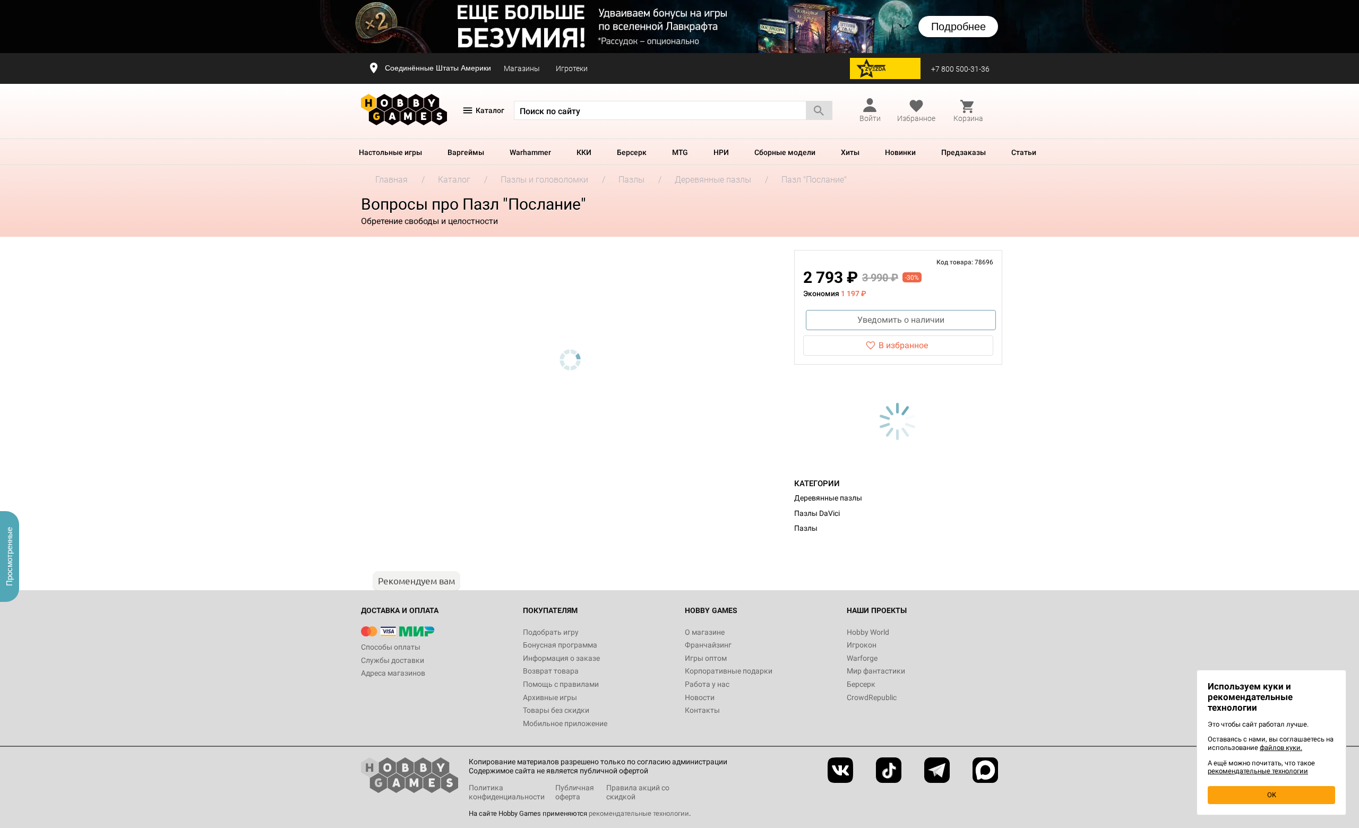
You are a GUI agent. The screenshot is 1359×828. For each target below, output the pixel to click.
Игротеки (572, 68)
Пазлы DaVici (817, 513)
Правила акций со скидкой (637, 792)
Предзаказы (963, 152)
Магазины (522, 68)
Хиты (850, 152)
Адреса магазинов (393, 673)
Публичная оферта (574, 792)
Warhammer (530, 152)
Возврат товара (551, 671)
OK (1271, 795)
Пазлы (806, 528)
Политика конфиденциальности (507, 792)
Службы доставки (392, 660)
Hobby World (868, 632)
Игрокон (861, 645)
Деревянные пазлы (828, 498)
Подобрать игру (551, 632)
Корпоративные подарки (728, 671)
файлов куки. (1281, 748)
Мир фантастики (876, 671)
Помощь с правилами (561, 684)
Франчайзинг (708, 645)
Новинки (900, 152)
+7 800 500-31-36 (960, 69)
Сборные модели (784, 152)
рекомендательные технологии (639, 813)
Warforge (862, 658)
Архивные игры (550, 697)
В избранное (903, 345)
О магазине (705, 632)
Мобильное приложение (565, 723)
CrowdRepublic (872, 697)
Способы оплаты (390, 647)
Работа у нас (707, 684)
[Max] (985, 770)
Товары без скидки (556, 710)
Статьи (1023, 152)
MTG (680, 152)
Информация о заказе (561, 658)
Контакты (702, 710)
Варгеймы (466, 152)
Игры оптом (706, 658)
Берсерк (632, 152)
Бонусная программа (560, 645)
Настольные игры (390, 152)
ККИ (584, 152)
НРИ (721, 152)
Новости (700, 697)
